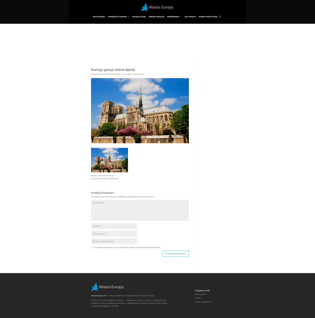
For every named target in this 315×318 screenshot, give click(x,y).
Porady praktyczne (208, 16)
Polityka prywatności (203, 302)
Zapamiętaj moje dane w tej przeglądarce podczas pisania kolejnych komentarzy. (127, 247)
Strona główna (200, 294)
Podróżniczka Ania (112, 74)
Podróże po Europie (117, 16)
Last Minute (190, 16)
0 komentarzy (138, 74)
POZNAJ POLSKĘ (139, 16)
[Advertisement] (157, 42)
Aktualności (99, 16)
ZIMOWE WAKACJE (156, 16)
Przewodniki (173, 16)
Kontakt (198, 298)
